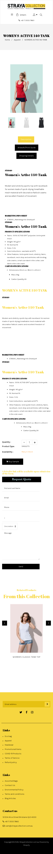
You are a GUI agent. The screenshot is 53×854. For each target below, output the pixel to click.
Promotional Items (13, 749)
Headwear (9, 745)
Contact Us (10, 785)
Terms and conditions (14, 794)
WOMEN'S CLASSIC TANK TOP (26, 657)
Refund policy (11, 762)
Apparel (17, 40)
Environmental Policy (14, 789)
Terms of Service (12, 758)
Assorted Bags (11, 781)
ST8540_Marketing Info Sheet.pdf (21, 220)
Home (7, 40)
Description (26, 139)
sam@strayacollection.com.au (19, 826)
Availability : (7, 452)
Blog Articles (10, 798)
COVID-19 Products (13, 753)
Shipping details (26, 156)
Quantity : (6, 442)
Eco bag (8, 736)
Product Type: (8, 446)
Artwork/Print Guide (26, 147)
